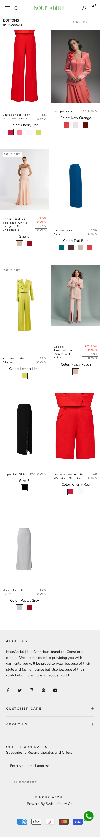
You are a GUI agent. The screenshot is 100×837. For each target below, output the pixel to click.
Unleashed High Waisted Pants (17, 116)
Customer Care (24, 709)
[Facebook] (8, 690)
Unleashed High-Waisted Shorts (69, 476)
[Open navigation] (7, 8)
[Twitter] (20, 690)
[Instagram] (31, 690)
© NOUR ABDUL (50, 797)
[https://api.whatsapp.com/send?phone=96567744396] (88, 816)
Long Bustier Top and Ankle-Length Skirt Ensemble (16, 224)
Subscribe (25, 782)
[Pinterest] (43, 690)
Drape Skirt (64, 111)
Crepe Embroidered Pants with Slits (65, 352)
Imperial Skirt (15, 474)
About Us (16, 724)
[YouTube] (55, 690)
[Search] (16, 8)
